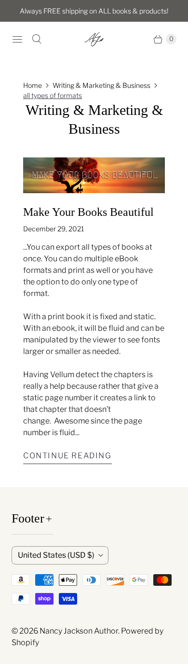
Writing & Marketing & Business (101, 85)
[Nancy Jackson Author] (94, 39)
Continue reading (67, 455)
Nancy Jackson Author (79, 631)
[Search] (36, 39)
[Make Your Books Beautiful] (94, 175)
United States (56, 555)
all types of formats (52, 95)
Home (32, 85)
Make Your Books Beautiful (88, 212)
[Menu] (17, 39)
